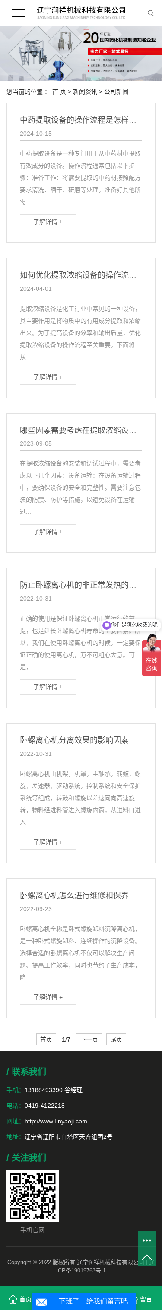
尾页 (116, 1039)
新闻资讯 (85, 91)
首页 (46, 1039)
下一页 (89, 1039)
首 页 (59, 91)
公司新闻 (116, 91)
